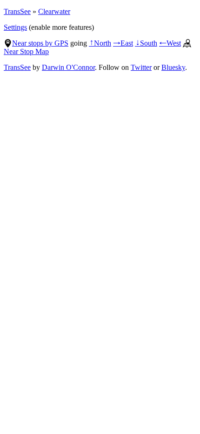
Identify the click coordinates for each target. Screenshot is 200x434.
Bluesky (173, 67)
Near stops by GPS (40, 43)
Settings (15, 27)
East (123, 43)
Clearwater (54, 11)
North (100, 43)
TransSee (17, 11)
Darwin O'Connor (68, 67)
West (170, 43)
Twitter (141, 67)
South (146, 43)
